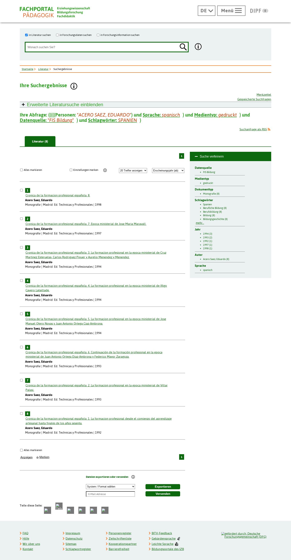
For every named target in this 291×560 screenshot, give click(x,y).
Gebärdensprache (164, 538)
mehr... (200, 223)
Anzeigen (26, 457)
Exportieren (163, 486)
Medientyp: (215, 115)
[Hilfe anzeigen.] (198, 47)
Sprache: (161, 115)
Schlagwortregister (78, 549)
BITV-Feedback (162, 533)
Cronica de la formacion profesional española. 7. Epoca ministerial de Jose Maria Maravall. (86, 224)
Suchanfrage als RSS (253, 129)
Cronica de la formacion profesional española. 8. (58, 195)
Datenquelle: (47, 120)
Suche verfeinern (212, 156)
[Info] (105, 170)
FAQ (25, 533)
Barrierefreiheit (119, 549)
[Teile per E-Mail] (93, 510)
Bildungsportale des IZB (168, 549)
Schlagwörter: (112, 120)
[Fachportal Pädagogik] (55, 12)
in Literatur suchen (40, 34)
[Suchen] (183, 47)
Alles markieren (33, 169)
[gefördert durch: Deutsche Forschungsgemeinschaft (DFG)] (246, 535)
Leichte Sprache (162, 544)
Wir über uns (31, 544)
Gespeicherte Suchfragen (254, 99)
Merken (44, 457)
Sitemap (71, 544)
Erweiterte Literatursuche (65, 104)
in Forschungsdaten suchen (75, 34)
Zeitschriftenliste (120, 538)
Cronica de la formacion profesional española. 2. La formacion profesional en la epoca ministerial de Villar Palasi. (97, 388)
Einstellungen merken (85, 169)
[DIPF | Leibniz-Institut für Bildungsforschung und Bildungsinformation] (259, 10)
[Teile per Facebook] (47, 510)
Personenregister (120, 533)
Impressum (73, 533)
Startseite (27, 69)
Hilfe (26, 538)
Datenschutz (74, 538)
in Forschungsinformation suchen (119, 34)
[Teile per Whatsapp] (70, 510)
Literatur (43, 69)
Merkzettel (264, 94)
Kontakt (28, 549)
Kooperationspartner (123, 544)
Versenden (163, 493)
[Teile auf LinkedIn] (82, 510)
